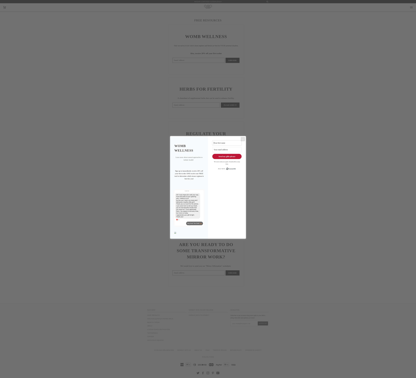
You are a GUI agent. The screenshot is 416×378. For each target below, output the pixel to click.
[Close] (243, 139)
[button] (189, 233)
